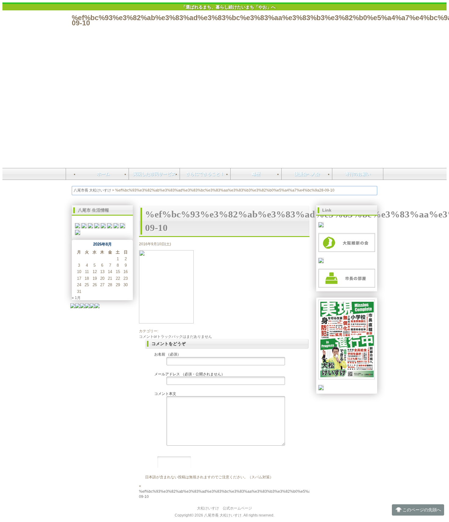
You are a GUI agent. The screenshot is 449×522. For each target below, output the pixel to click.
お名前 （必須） (167, 354)
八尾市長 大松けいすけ (92, 190)
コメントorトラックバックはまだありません (175, 336)
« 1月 (76, 298)
